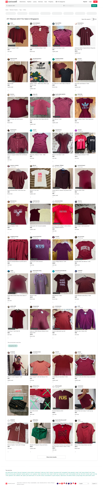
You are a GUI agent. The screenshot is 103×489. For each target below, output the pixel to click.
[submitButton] (94, 5)
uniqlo (77, 472)
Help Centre (19, 482)
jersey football (85, 472)
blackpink (18, 474)
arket (39, 474)
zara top (95, 474)
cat (31, 474)
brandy (87, 474)
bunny (42, 475)
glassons (11, 475)
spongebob (64, 472)
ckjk (80, 472)
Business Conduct (20, 484)
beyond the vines (45, 474)
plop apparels (71, 472)
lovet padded (72, 474)
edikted (18, 475)
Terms (49, 482)
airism (51, 474)
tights (24, 475)
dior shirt (83, 474)
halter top (43, 472)
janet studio (88, 475)
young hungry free (80, 475)
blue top (19, 472)
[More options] (8, 55)
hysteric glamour (25, 474)
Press (29, 482)
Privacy (52, 482)
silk (21, 475)
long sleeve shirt (57, 472)
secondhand (48, 475)
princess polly (12, 474)
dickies (51, 472)
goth (91, 474)
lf (35, 475)
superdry (35, 474)
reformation (37, 472)
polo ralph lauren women (11, 472)
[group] (18, 400)
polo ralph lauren (30, 475)
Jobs (38, 482)
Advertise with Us (43, 482)
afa (14, 475)
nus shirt (38, 475)
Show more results (52, 457)
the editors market (71, 475)
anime (93, 475)
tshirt (47, 472)
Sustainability (33, 482)
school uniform (30, 472)
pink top (78, 474)
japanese (24, 472)
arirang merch (62, 474)
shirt (90, 472)
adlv (67, 474)
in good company (56, 475)
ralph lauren (63, 475)
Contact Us (25, 482)
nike (7, 475)
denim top (56, 474)
